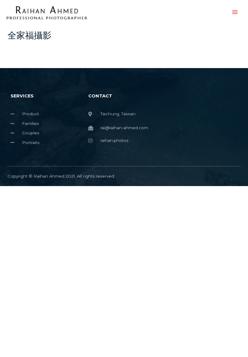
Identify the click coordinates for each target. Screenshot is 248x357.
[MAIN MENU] (235, 12)
